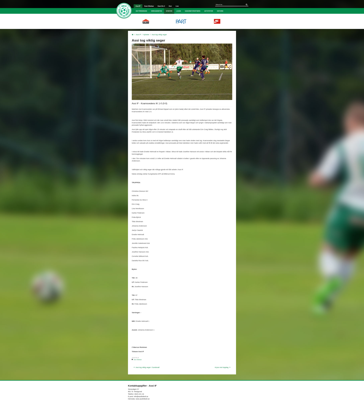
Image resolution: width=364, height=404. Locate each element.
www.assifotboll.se (143, 399)
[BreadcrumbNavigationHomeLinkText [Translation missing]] (132, 35)
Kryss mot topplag (221, 367)
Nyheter (169, 11)
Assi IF (138, 6)
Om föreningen (141, 11)
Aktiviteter (208, 11)
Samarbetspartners (192, 11)
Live (177, 6)
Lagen (178, 11)
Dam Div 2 (161, 6)
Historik (220, 11)
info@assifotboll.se (141, 396)
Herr (170, 6)
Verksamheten (156, 11)
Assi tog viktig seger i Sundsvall (147, 367)
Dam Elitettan (149, 6)
